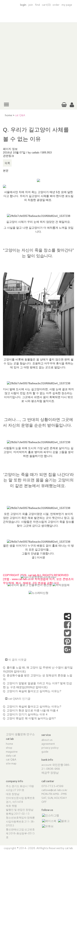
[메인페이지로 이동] (38, 17)
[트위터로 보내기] (67, 635)
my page (67, 4)
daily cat (11, 755)
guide (44, 751)
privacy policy (50, 747)
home (8, 115)
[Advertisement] (38, 61)
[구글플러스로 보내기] (67, 651)
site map (11, 763)
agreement (48, 743)
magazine (12, 751)
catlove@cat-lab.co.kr (54, 790)
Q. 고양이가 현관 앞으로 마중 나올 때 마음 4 (30, 710)
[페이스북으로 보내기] (67, 626)
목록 (7, 163)
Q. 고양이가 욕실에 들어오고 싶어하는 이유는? (32, 691)
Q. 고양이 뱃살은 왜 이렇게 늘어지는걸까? (29, 718)
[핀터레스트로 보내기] (67, 643)
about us (47, 740)
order (56, 4)
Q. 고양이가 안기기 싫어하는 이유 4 (25, 714)
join (30, 4)
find (37, 4)
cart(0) (46, 4)
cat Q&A (11, 759)
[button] (72, 105)
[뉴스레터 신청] (38, 594)
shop (9, 747)
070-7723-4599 (52, 786)
